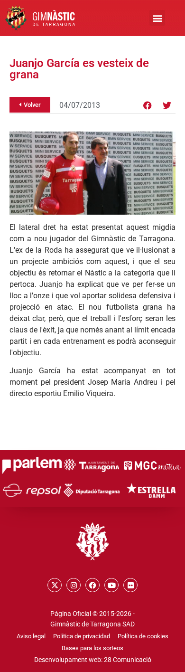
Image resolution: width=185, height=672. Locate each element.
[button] (157, 18)
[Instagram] (73, 585)
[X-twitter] (54, 585)
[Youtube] (111, 585)
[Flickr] (130, 585)
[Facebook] (147, 105)
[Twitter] (167, 105)
